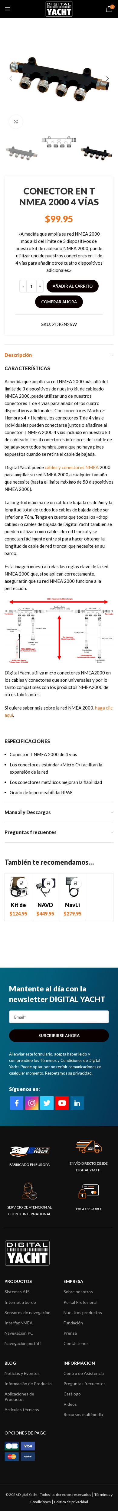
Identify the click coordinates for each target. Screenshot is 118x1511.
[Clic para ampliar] (16, 122)
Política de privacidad (71, 1502)
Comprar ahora (59, 301)
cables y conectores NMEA (72, 467)
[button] (22, 883)
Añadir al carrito (73, 286)
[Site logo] (58, 8)
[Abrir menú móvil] (8, 9)
